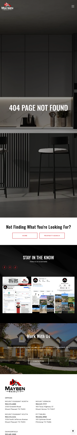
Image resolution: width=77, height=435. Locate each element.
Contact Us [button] (38, 361)
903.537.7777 (41, 404)
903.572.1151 (10, 417)
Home (24, 235)
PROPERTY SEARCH (52, 235)
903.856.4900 (41, 417)
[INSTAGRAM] (10, 267)
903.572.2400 (10, 404)
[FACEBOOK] (5, 267)
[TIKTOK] (15, 267)
